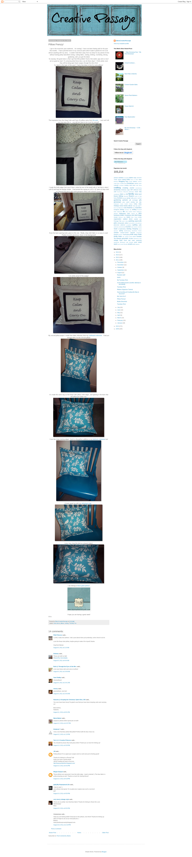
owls (140, 219)
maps (128, 213)
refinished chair (86, 503)
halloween (116, 204)
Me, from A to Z (121, 296)
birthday (116, 181)
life (124, 211)
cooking (126, 185)
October (119, 267)
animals (116, 177)
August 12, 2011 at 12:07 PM (62, 723)
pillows (62, 623)
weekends (116, 242)
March (119, 318)
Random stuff (121, 275)
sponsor (116, 230)
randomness (122, 226)
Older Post (105, 832)
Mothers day (122, 217)
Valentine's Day (138, 238)
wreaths (130, 244)
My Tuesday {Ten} (122, 280)
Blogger (104, 852)
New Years (134, 217)
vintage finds (118, 240)
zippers (137, 244)
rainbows (116, 226)
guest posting (130, 202)
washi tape (127, 240)
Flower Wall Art (129, 106)
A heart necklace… (130, 63)
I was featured (127, 207)
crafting (117, 187)
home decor (57, 623)
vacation (131, 238)
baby (135, 177)
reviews (140, 226)
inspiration (138, 207)
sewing (67, 623)
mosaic (116, 217)
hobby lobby (138, 204)
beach (119, 179)
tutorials (118, 238)
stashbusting (127, 230)
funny (115, 198)
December (120, 262)
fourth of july (138, 196)
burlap (130, 181)
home (121, 206)
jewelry (122, 209)
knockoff (139, 209)
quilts (140, 225)
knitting (134, 209)
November (120, 265)
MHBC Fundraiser (125, 215)
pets (115, 223)
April (118, 315)
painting (131, 221)
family (131, 194)
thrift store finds (136, 234)
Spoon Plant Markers (131, 95)
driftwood (135, 189)
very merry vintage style (61, 799)
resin (132, 226)
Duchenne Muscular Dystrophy (125, 191)
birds (140, 179)
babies (131, 177)
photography (121, 223)
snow (140, 228)
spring (121, 230)
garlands (125, 200)
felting (121, 196)
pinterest (123, 225)
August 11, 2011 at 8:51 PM (61, 712)
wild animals (129, 242)
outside (136, 219)
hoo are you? (137, 205)
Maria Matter (57, 718)
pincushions (138, 223)
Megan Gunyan (58, 772)
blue (127, 181)
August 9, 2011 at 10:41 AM (61, 682)
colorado (116, 185)
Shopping (135, 229)
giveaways (117, 202)
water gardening (137, 240)
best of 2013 (134, 179)
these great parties (83, 585)
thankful (116, 234)
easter (136, 191)
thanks (120, 234)
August (119, 272)
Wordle (125, 244)
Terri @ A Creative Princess (62, 740)
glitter (123, 202)
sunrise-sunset (124, 232)
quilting (134, 225)
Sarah (115, 229)
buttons (135, 181)
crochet (132, 188)
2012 (117, 257)
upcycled (125, 238)
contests (121, 185)
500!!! (118, 277)
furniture (119, 198)
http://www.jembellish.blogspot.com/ (64, 763)
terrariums (139, 232)
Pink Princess (57, 635)
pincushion (132, 223)
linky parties (129, 211)
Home (79, 832)
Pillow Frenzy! (121, 299)
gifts (140, 200)
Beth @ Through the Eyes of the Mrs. (65, 666)
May (118, 312)
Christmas (130, 183)
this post (95, 120)
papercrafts (138, 221)
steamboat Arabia (137, 230)
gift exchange (133, 200)
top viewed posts (127, 236)
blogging (122, 181)
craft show (139, 185)
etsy (140, 191)
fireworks (126, 196)
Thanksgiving (126, 234)
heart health (124, 204)
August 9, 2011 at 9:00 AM (61, 660)
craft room (132, 185)
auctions (121, 177)
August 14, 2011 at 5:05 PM (61, 745)
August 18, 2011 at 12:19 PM (62, 825)
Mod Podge (138, 215)
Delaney (56, 653)
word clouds (120, 244)
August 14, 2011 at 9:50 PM (61, 793)
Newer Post (52, 832)
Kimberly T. (57, 729)
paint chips (125, 221)
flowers (131, 196)
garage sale (130, 198)
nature (128, 217)
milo (133, 215)
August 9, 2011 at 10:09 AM (61, 671)
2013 (117, 255)
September (120, 270)
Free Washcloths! (130, 117)
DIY (132, 190)
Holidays (116, 206)
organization (117, 219)
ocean (140, 217)
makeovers (122, 213)
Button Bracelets (122, 301)
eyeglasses (117, 194)
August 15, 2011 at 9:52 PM (61, 808)
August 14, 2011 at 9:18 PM (61, 779)
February (120, 320)
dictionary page (125, 189)
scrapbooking (122, 228)
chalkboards (123, 183)
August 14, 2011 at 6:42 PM (61, 765)
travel (134, 236)
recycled (128, 227)
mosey (55, 688)
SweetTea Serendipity (60, 658)
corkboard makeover (95, 335)
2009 (117, 329)
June (119, 310)
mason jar (134, 213)
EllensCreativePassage (123, 40)
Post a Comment (56, 829)
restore (135, 226)
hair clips (139, 202)
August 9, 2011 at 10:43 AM (61, 693)
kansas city (128, 209)
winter (135, 242)
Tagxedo (132, 232)
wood (140, 242)
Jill (54, 751)
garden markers (137, 198)
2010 (117, 326)
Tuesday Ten (72, 623)
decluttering (139, 188)
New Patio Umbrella (131, 74)
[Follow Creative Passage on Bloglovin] (123, 154)
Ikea (134, 207)
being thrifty (126, 179)
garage (124, 198)
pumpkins (128, 225)
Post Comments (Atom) (64, 836)
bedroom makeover (99, 439)
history (130, 204)
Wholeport (122, 242)
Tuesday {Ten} (121, 287)
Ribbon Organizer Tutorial (125, 289)
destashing (117, 190)
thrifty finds (118, 236)
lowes (134, 211)
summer (116, 232)
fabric (121, 194)
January (120, 323)
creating (125, 188)
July (118, 307)
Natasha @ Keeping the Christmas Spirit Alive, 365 (69, 699)
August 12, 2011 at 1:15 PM (61, 734)
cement (140, 181)
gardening (117, 200)
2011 (117, 260)
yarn (134, 244)
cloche (136, 183)
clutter (140, 183)
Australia (126, 177)
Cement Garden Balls (131, 84)
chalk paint (116, 183)
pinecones (116, 225)
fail (124, 194)
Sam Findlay (57, 677)
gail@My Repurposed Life (61, 784)
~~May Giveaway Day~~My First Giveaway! (133, 52)
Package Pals (117, 221)
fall (127, 194)
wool (115, 244)
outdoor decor (128, 219)
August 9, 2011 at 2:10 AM (61, 647)
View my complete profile (121, 43)
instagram (116, 209)
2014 (117, 252)
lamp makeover (118, 211)
